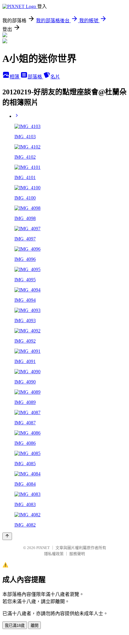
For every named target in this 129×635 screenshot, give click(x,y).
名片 (55, 76)
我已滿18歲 (15, 625)
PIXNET (43, 547)
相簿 (15, 76)
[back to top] (7, 536)
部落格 (35, 76)
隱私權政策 (54, 553)
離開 (34, 625)
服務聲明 (77, 553)
